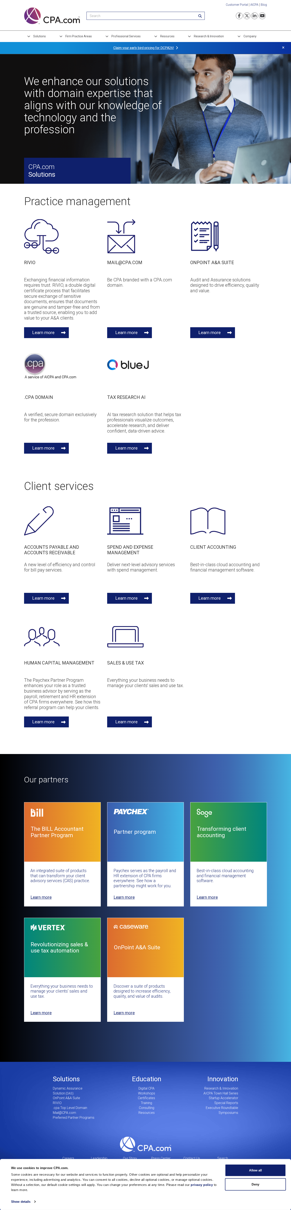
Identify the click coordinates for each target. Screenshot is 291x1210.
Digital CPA (146, 1088)
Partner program (135, 832)
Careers (68, 1158)
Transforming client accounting (221, 831)
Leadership (99, 1158)
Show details (20, 1201)
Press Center (160, 1158)
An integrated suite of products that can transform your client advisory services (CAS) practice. (60, 875)
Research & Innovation (209, 36)
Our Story (130, 1158)
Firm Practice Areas (78, 36)
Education (146, 1079)
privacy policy (202, 1185)
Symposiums (228, 1113)
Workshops (146, 1093)
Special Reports (226, 1103)
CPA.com (145, 1144)
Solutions (39, 36)
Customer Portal (237, 4)
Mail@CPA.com (64, 1113)
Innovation (222, 1079)
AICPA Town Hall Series (220, 1093)
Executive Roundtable (222, 1108)
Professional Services (126, 36)
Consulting (146, 1108)
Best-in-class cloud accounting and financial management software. (225, 875)
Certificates (146, 1098)
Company (249, 36)
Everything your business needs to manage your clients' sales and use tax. (61, 991)
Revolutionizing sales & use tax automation (59, 947)
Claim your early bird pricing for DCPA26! (143, 48)
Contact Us (191, 1158)
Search (222, 1158)
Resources (167, 36)
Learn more (43, 332)
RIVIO (57, 1103)
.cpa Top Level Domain (70, 1108)
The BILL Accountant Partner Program (57, 831)
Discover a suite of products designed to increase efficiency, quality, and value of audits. (142, 991)
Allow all (255, 1170)
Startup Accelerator (223, 1098)
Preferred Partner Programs (73, 1118)
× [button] (283, 47)
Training (146, 1103)
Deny (255, 1184)
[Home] (52, 15)
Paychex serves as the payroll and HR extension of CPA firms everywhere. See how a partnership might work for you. (145, 878)
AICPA (254, 4)
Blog (264, 4)
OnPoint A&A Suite (137, 947)
